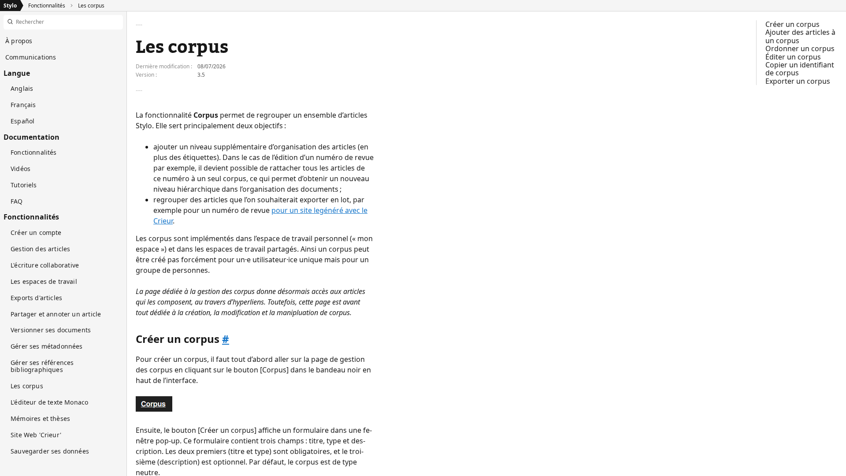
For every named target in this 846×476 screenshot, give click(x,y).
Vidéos (20, 168)
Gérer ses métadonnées (47, 346)
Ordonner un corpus (800, 48)
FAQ (17, 201)
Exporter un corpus (797, 81)
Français (23, 104)
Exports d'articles (36, 298)
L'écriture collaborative (45, 265)
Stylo (10, 5)
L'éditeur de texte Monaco (49, 402)
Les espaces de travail (44, 281)
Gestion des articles (40, 249)
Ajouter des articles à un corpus (800, 36)
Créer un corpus (792, 24)
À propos (18, 41)
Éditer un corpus (793, 57)
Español (22, 121)
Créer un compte (36, 232)
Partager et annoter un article (56, 314)
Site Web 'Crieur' (36, 435)
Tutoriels (24, 185)
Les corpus (91, 5)
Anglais (22, 88)
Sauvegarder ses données (50, 451)
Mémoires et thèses (40, 418)
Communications (30, 57)
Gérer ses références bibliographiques (42, 366)
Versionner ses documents (51, 330)
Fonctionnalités (46, 5)
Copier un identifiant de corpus (799, 69)
